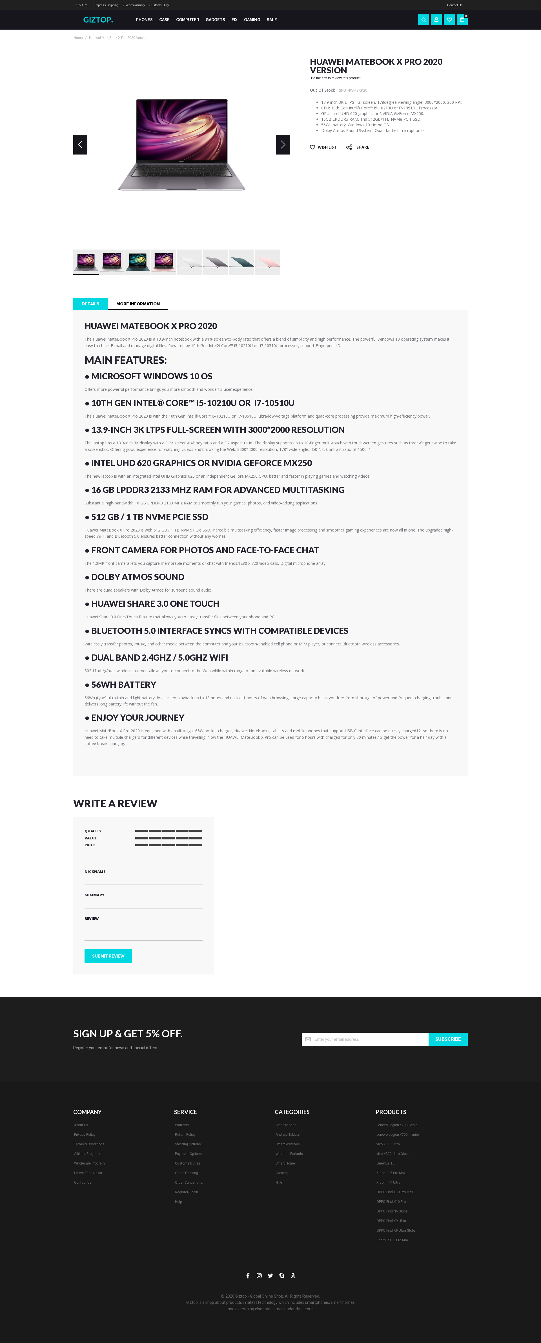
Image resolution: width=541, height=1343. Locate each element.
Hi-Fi (279, 1183)
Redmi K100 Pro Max (392, 1240)
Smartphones (286, 1125)
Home (78, 38)
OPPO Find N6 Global (392, 1211)
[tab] (90, 304)
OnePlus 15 (385, 1163)
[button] (81, 5)
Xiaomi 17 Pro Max (390, 1173)
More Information (138, 303)
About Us (81, 1125)
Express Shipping (106, 5)
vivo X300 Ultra (388, 1144)
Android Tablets (288, 1135)
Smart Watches (288, 1144)
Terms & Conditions (89, 1144)
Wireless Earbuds (289, 1154)
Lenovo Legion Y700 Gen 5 (397, 1125)
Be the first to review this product (335, 78)
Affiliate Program (87, 1154)
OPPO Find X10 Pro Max (394, 1192)
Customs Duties (187, 1163)
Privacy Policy (85, 1135)
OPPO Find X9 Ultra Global (396, 1230)
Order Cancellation (189, 1183)
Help (178, 1202)
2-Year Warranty (134, 5)
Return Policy (185, 1135)
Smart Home (285, 1163)
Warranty (182, 1125)
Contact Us (455, 5)
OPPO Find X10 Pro (391, 1202)
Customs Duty (159, 5)
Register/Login (186, 1192)
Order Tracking (186, 1173)
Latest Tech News (88, 1173)
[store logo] (100, 19)
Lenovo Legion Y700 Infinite (397, 1135)
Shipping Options (188, 1144)
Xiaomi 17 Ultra (388, 1183)
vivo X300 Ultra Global (393, 1154)
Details (90, 303)
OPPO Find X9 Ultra (391, 1221)
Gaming (282, 1173)
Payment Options (188, 1154)
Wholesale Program (89, 1163)
